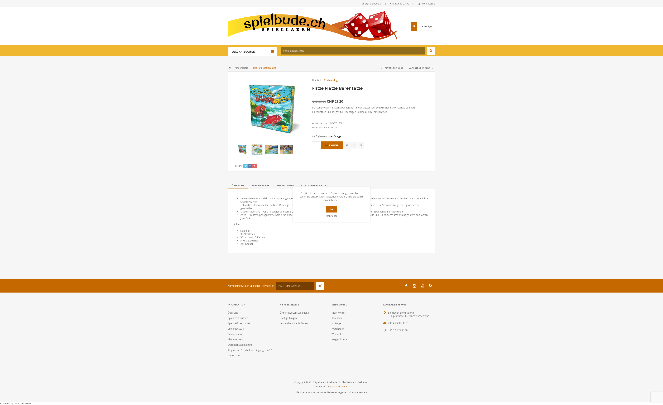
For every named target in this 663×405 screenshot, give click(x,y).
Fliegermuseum (236, 339)
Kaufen (333, 145)
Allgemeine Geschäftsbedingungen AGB (250, 350)
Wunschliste (338, 334)
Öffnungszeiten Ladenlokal (294, 312)
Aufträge (336, 323)
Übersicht (238, 185)
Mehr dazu (332, 216)
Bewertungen (285, 185)
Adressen (337, 318)
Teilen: (238, 165)
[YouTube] (422, 286)
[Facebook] (406, 286)
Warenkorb (338, 328)
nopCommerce (338, 386)
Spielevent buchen (238, 318)
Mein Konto (428, 3)
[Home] (229, 68)
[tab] (238, 185)
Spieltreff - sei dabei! (239, 323)
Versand (363, 392)
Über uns (233, 312)
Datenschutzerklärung (240, 344)
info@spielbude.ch (372, 3)
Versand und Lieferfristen (294, 323)
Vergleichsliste (339, 339)
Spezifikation (260, 185)
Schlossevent (235, 334)
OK (331, 209)
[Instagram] (414, 286)
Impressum (234, 355)
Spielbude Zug (236, 328)
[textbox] (353, 51)
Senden (320, 286)
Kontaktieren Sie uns (314, 185)
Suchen (431, 51)
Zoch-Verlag (331, 80)
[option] (242, 149)
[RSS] (431, 286)
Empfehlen (361, 145)
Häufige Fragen (288, 318)
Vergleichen (353, 145)
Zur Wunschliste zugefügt (346, 145)
